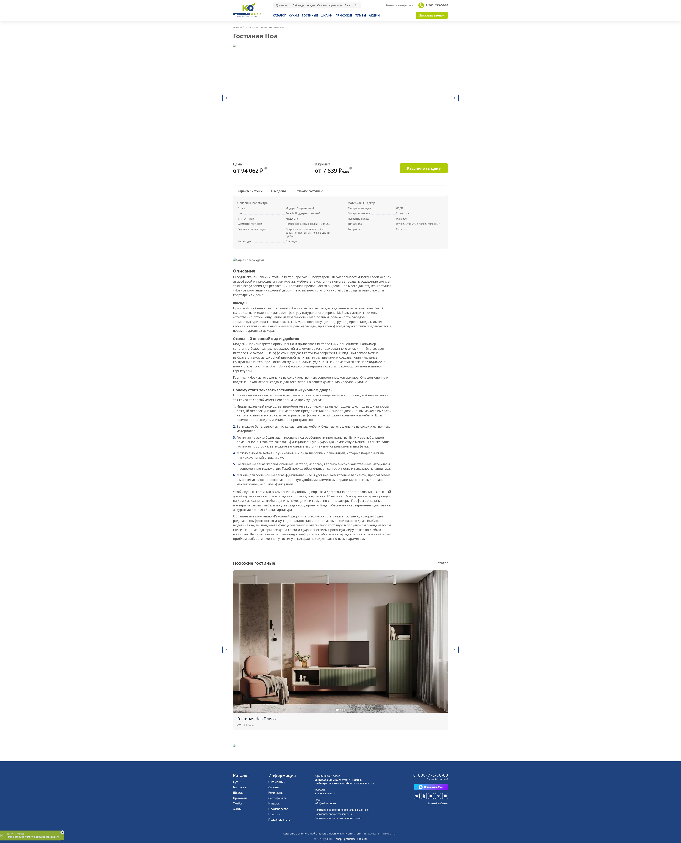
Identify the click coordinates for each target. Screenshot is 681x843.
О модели (278, 191)
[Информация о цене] (265, 168)
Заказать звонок (431, 15)
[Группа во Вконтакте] (417, 796)
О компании (276, 782)
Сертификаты (277, 798)
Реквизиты (275, 793)
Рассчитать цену (424, 168)
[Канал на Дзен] (445, 796)
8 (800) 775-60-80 (436, 5)
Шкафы (327, 15)
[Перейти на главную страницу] (247, 17)
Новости (274, 814)
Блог (347, 5)
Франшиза (335, 5)
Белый (290, 213)
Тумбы (360, 15)
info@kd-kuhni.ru (325, 803)
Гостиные (310, 15)
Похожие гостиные (308, 191)
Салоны (322, 5)
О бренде (298, 5)
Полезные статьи (280, 820)
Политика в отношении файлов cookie (338, 818)
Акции (374, 15)
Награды (274, 803)
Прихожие (344, 15)
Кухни (294, 15)
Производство (278, 809)
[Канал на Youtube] (431, 796)
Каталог (279, 15)
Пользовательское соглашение (334, 814)
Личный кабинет (437, 803)
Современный (305, 208)
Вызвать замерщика (399, 5)
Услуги (311, 5)
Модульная (292, 218)
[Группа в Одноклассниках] (424, 796)
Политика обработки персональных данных (341, 809)
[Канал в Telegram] (438, 796)
